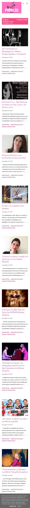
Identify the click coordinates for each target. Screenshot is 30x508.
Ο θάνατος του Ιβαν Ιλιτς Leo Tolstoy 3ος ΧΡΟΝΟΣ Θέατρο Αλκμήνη (13, 312)
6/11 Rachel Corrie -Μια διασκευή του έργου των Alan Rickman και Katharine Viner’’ (14, 104)
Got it (19, 506)
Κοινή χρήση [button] (5, 71)
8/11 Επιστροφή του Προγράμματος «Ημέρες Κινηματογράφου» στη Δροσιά (14, 51)
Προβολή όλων (22, 19)
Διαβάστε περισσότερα (8, 73)
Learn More (12, 506)
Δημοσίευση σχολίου (17, 71)
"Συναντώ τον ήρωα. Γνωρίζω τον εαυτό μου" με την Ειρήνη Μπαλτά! (15, 259)
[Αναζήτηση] (23, 3)
